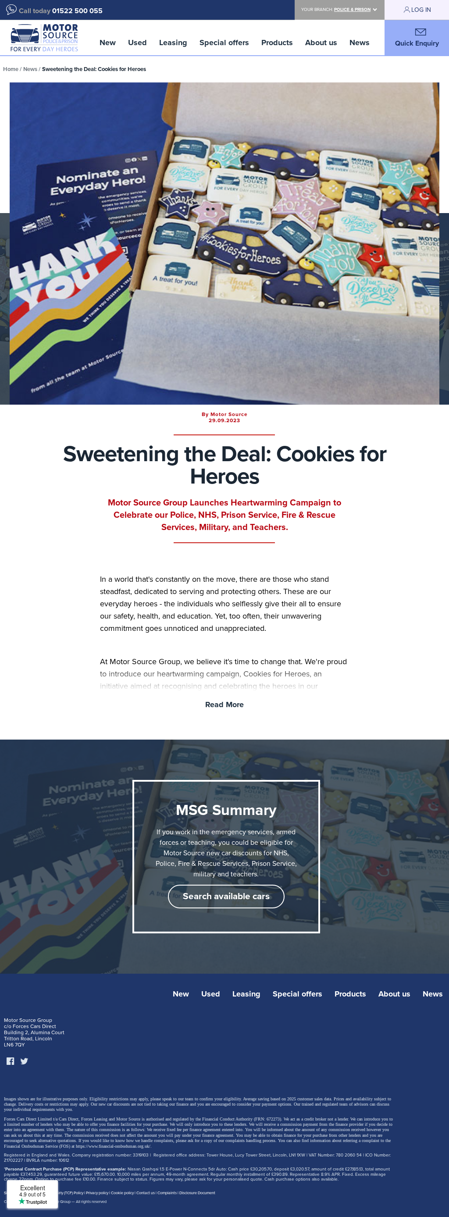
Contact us (145, 1193)
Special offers (224, 42)
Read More (224, 704)
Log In (421, 10)
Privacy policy (97, 1193)
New (108, 42)
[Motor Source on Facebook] (10, 1062)
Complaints (167, 1193)
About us (321, 42)
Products (277, 42)
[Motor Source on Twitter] (24, 1062)
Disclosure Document (197, 1193)
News (359, 42)
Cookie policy (122, 1193)
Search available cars (226, 896)
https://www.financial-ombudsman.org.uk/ (113, 1146)
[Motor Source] (44, 37)
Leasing (173, 42)
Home (10, 69)
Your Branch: (336, 9)
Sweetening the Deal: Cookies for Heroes (94, 69)
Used (137, 42)
